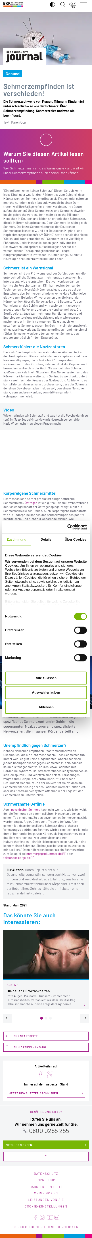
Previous (7, 1018)
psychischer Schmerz (25, 809)
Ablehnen (46, 707)
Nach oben (46, 1156)
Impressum (46, 1180)
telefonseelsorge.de (16, 857)
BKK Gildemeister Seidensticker (13, 4)
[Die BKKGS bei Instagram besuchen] (42, 1217)
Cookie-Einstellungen (46, 1206)
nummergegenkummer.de (44, 853)
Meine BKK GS (46, 1193)
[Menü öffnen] (84, 4)
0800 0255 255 (49, 1130)
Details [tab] (46, 539)
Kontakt (73, 4)
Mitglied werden (19, 1144)
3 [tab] (50, 1018)
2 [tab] (46, 1018)
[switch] (80, 630)
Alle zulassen (46, 678)
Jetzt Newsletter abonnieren (33, 1093)
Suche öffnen (61, 1)
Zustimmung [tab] (17, 539)
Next (84, 1018)
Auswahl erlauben (46, 692)
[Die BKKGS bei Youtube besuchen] (50, 1217)
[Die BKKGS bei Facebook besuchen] (35, 1217)
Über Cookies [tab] (75, 539)
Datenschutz (46, 1173)
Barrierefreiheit (46, 1187)
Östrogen (31, 503)
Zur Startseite (26, 1036)
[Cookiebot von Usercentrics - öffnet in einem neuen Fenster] (67, 527)
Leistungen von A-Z (46, 1199)
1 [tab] (41, 1018)
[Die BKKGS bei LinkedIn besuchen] (56, 1217)
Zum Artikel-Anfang (30, 1047)
